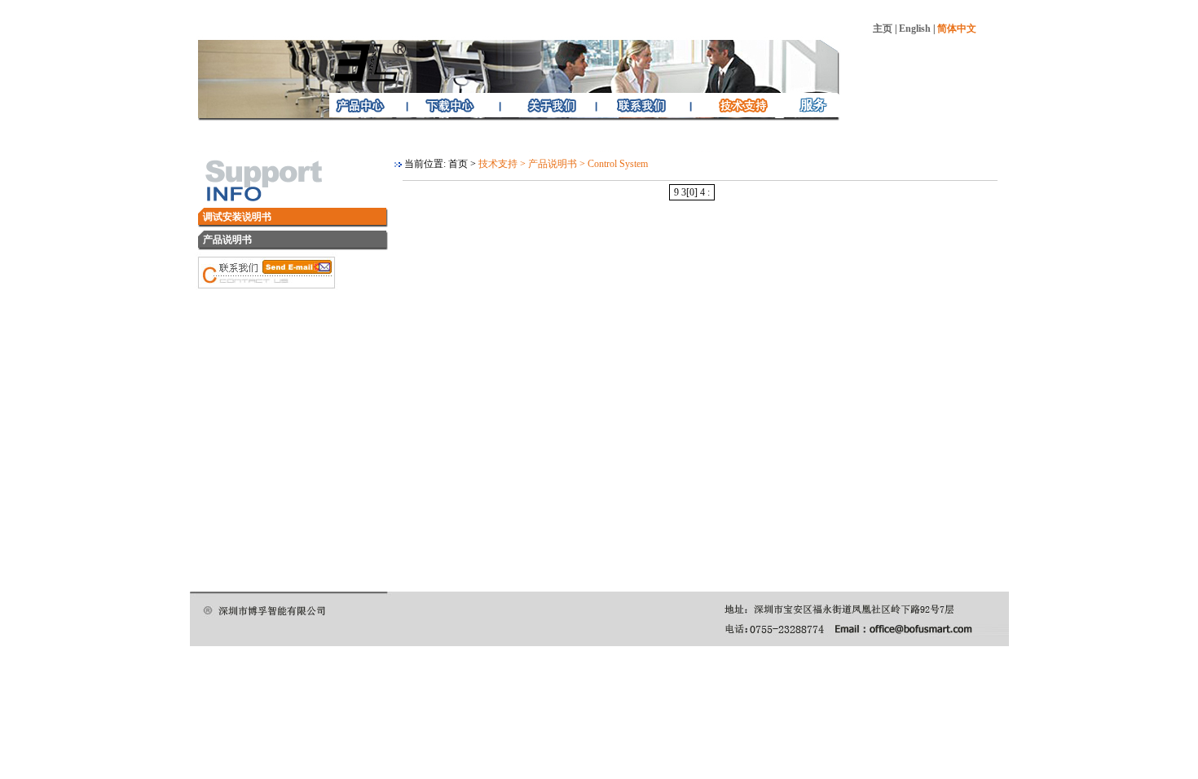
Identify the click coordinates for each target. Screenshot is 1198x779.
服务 (813, 105)
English (915, 28)
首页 (458, 163)
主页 (882, 28)
